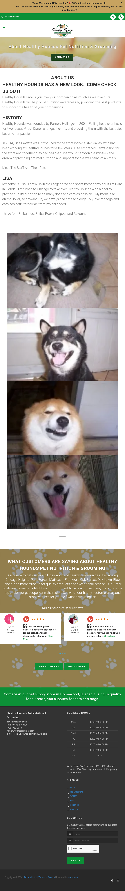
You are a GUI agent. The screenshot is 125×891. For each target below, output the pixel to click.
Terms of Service (46, 877)
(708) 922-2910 (14, 728)
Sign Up (75, 860)
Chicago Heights (17, 580)
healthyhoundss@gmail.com (20, 731)
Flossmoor (55, 575)
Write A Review (76, 666)
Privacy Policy (30, 877)
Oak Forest (88, 580)
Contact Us (62, 57)
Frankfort (72, 580)
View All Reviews (49, 666)
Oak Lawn (104, 580)
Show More (109, 636)
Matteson (56, 580)
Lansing (112, 575)
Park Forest (39, 580)
